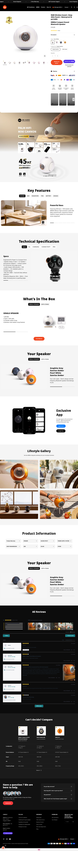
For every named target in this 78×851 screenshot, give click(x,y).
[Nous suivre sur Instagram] (7, 839)
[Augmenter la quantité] (57, 55)
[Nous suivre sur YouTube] (10, 839)
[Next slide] (73, 99)
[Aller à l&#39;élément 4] (19, 63)
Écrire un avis (71, 636)
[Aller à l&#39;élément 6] (29, 63)
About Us (49, 7)
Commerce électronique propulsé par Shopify (19, 843)
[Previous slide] (52, 99)
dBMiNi (37, 7)
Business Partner (40, 822)
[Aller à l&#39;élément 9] (44, 63)
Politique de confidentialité (24, 824)
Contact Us (8, 803)
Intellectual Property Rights (25, 819)
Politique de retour (23, 826)
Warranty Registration (41, 826)
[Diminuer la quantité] (52, 55)
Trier (63, 640)
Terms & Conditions (23, 817)
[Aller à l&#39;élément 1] (5, 63)
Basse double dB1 (41, 737)
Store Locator (39, 824)
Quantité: (53, 53)
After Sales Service (40, 819)
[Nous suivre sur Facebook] (4, 839)
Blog (37, 829)
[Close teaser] (5, 845)
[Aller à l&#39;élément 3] (15, 63)
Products (43, 7)
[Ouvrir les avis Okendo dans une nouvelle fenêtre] (70, 632)
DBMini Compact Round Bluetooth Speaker (23, 738)
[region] (50, 626)
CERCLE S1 (57, 737)
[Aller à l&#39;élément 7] (34, 63)
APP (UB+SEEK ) (55, 817)
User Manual (39, 338)
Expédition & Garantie (23, 822)
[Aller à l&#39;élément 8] (39, 63)
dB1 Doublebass (31, 7)
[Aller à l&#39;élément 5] (24, 63)
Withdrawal (38, 817)
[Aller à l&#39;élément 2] (10, 63)
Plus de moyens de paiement (69, 65)
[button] (55, 30)
